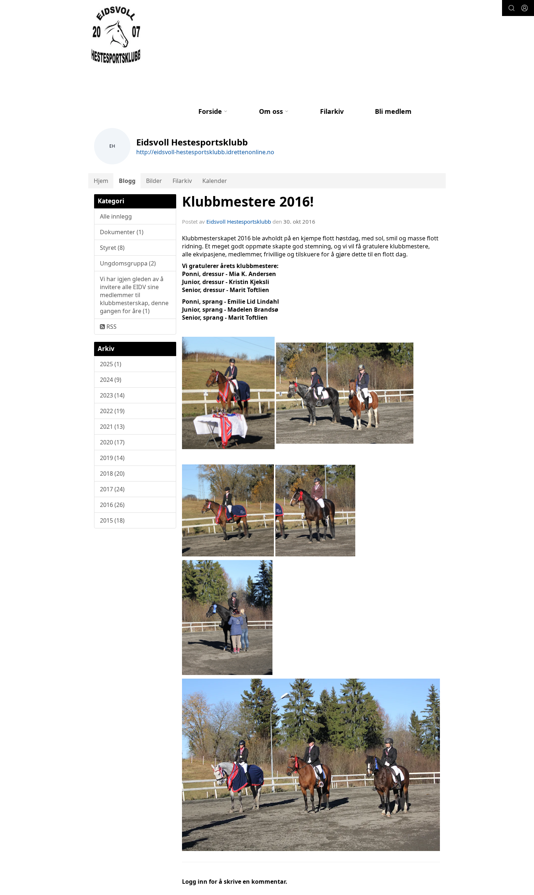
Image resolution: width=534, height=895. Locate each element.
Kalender (214, 181)
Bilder (154, 181)
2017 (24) (112, 489)
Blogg (127, 181)
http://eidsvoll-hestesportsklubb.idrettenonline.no (205, 152)
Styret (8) (112, 248)
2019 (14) (112, 458)
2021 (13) (112, 427)
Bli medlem (393, 111)
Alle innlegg (116, 216)
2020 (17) (112, 442)
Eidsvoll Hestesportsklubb (238, 221)
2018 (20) (112, 474)
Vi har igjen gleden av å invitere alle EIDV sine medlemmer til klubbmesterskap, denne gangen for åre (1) (134, 295)
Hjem (101, 181)
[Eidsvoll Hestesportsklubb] (116, 35)
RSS (111, 327)
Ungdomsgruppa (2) (128, 263)
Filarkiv (332, 111)
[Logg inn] (524, 8)
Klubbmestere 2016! (248, 201)
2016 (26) (112, 505)
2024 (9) (110, 380)
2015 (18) (112, 520)
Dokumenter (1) (121, 232)
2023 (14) (112, 395)
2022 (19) (112, 411)
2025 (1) (110, 364)
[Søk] (511, 8)
